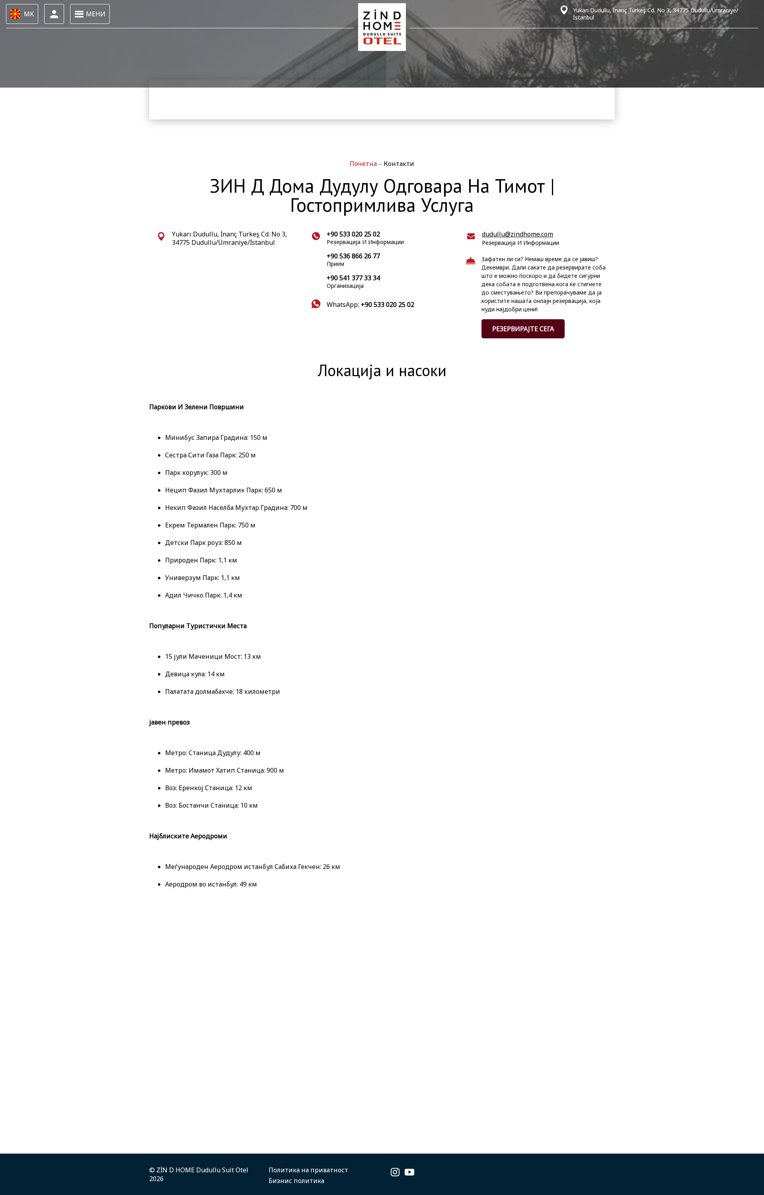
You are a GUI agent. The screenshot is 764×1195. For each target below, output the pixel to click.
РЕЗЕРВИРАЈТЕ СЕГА (523, 328)
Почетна (364, 163)
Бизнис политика (296, 1180)
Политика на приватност (308, 1170)
